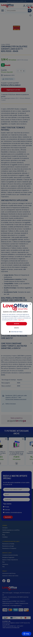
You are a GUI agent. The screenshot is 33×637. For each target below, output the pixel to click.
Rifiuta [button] (16, 328)
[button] (16, 332)
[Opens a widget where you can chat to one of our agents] (26, 634)
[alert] (16, 318)
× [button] (30, 304)
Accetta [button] (16, 323)
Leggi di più (21, 319)
